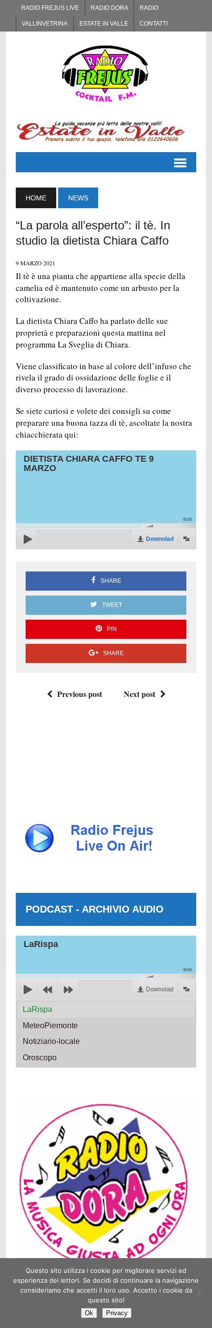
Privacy (117, 1313)
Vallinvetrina (45, 23)
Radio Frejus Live (50, 7)
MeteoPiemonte (50, 1025)
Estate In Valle (103, 23)
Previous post (79, 693)
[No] (200, 1293)
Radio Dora (109, 7)
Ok (89, 1313)
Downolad (160, 539)
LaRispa (37, 1009)
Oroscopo (40, 1057)
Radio (149, 7)
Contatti (154, 23)
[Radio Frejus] (106, 73)
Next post (139, 693)
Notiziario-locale (51, 1041)
